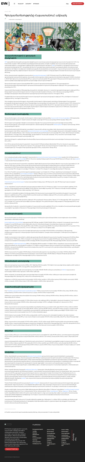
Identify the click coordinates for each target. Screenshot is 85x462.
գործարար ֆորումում (31, 369)
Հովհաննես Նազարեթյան (15, 19)
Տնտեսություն (50, 431)
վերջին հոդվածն (34, 383)
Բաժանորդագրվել (12, 449)
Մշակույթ (35, 439)
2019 (6, 186)
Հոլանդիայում (54, 391)
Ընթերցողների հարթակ (50, 439)
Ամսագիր (28, 3)
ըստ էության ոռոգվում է (27, 173)
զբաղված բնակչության (39, 75)
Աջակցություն (78, 3)
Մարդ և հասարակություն (37, 437)
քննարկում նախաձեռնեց (34, 356)
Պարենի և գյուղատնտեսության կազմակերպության (22, 290)
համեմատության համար (71, 389)
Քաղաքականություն (38, 429)
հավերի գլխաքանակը (19, 243)
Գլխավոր (21, 3)
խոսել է (23, 378)
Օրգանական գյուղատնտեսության (14, 181)
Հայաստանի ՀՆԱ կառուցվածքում (60, 118)
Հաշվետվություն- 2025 (51, 444)
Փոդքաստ (36, 3)
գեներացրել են (58, 124)
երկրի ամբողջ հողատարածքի (17, 158)
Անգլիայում (65, 391)
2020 (53, 65)
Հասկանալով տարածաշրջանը (51, 436)
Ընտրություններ (37, 441)
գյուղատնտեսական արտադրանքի (38, 131)
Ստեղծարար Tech (37, 443)
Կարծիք (35, 431)
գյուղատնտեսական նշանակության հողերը (49, 157)
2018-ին (64, 269)
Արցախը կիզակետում (36, 433)
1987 (6, 62)
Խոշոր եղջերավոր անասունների (14, 222)
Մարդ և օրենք (50, 429)
